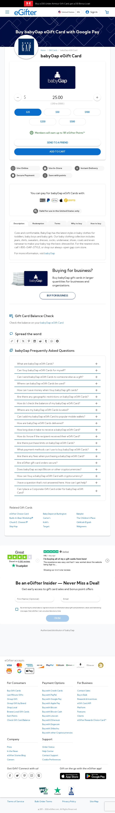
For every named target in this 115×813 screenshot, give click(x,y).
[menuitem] (57, 363)
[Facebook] (17, 341)
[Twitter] (23, 341)
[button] (91, 12)
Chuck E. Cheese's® (18, 522)
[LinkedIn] (34, 341)
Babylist (80, 514)
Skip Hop (13, 526)
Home (43, 50)
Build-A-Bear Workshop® (21, 518)
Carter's (46, 518)
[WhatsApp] (51, 341)
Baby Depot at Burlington (54, 514)
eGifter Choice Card (19, 514)
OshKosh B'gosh (84, 522)
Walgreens (81, 526)
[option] (27, 112)
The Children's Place (86, 518)
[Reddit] (40, 341)
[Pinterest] (29, 341)
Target (46, 526)
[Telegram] (57, 341)
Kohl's (45, 522)
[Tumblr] (46, 341)
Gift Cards (53, 50)
